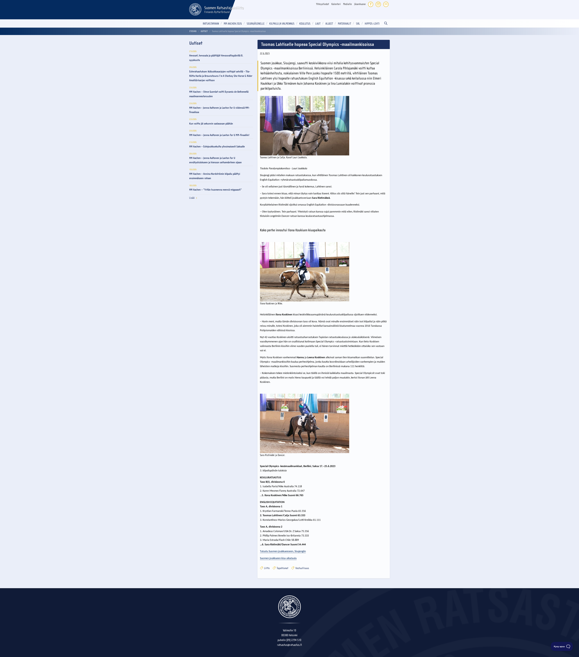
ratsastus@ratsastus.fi (289, 645)
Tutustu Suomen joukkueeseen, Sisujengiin (283, 551)
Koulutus (304, 23)
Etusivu (192, 31)
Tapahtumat (282, 568)
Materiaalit (344, 23)
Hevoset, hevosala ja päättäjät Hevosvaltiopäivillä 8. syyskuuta (216, 58)
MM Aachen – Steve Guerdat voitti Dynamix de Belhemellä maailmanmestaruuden (218, 94)
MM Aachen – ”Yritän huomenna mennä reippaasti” (215, 189)
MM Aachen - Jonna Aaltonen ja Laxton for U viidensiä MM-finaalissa (219, 110)
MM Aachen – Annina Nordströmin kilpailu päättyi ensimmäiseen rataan (214, 176)
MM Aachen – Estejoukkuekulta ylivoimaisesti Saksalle (217, 146)
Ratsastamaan (211, 23)
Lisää (192, 197)
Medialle (347, 4)
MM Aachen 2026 (233, 23)
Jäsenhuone (360, 4)
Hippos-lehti (372, 23)
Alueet (329, 23)
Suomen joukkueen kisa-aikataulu (278, 558)
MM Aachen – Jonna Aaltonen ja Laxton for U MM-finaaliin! (219, 135)
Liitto (266, 568)
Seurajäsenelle (255, 23)
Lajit (318, 23)
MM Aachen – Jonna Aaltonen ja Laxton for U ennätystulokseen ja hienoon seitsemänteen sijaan (215, 160)
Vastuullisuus (302, 568)
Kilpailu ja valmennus (281, 23)
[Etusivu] (195, 9)
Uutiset (204, 31)
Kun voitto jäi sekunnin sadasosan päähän (211, 123)
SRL (358, 23)
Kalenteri (336, 4)
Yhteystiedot (322, 4)
